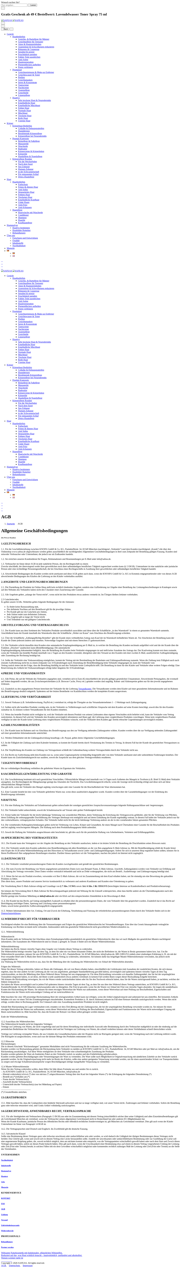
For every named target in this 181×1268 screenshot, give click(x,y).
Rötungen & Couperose (28, 49)
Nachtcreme (23, 87)
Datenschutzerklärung (11, 913)
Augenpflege (24, 90)
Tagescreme (23, 85)
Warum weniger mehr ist (12, 1258)
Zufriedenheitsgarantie (10, 1225)
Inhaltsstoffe (17, 243)
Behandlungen (18, 233)
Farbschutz (23, 184)
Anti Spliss (23, 189)
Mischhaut (22, 113)
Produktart (17, 70)
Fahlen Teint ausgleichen (29, 57)
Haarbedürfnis (18, 182)
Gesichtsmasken (25, 80)
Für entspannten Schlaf (28, 174)
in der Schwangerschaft (28, 172)
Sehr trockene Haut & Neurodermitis (34, 100)
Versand (4, 1220)
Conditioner (23, 215)
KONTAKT (5, 1198)
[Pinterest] (11, 1260)
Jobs (3, 1182)
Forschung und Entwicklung (25, 238)
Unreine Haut (24, 121)
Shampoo (22, 217)
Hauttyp (16, 98)
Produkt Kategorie (20, 138)
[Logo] (12, 20)
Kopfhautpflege (25, 222)
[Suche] (2, 260)
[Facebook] (2, 1260)
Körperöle (22, 154)
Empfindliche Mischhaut (29, 105)
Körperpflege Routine (22, 159)
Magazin (11, 248)
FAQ (3, 1204)
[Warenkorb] (2, 268)
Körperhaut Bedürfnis (22, 126)
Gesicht (10, 34)
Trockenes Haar (25, 197)
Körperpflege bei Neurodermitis (32, 136)
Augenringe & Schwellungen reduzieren (36, 47)
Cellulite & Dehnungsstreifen (31, 128)
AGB (3, 1209)
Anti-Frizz (22, 205)
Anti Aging (23, 59)
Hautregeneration (26, 62)
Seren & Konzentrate (27, 82)
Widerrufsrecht (7, 1231)
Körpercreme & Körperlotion (31, 151)
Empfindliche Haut (26, 103)
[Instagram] (4, 1260)
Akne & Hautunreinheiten (29, 44)
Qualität (16, 240)
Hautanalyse (12, 225)
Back (6, 29)
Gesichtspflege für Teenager (30, 42)
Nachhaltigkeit (18, 245)
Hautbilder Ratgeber (21, 230)
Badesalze (22, 149)
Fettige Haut (23, 108)
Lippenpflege (24, 95)
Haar (9, 179)
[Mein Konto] (2, 263)
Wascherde (23, 146)
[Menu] (3, 23)
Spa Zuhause (24, 166)
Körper (10, 123)
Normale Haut (24, 110)
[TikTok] (9, 1260)
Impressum (28, 1265)
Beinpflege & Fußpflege (29, 141)
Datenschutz (15, 1265)
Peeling (21, 77)
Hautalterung (24, 131)
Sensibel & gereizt (26, 52)
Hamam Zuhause (25, 169)
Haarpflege (17, 210)
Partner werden (7, 1247)
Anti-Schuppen (25, 207)
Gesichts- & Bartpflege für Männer (33, 39)
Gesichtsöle (23, 92)
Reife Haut (23, 118)
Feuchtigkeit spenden (27, 54)
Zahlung (4, 1214)
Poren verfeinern (25, 67)
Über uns (11, 235)
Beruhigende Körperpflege (30, 133)
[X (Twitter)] (7, 1260)
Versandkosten (84, 689)
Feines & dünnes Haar (28, 187)
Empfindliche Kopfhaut (28, 200)
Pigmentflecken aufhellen (29, 64)
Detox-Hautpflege (26, 177)
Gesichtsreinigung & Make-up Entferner (36, 72)
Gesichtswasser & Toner (29, 75)
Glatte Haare (23, 202)
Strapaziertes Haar (26, 192)
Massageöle (23, 143)
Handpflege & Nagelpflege (30, 156)
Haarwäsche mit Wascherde (30, 212)
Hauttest (4, 1176)
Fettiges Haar (24, 194)
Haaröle (21, 220)
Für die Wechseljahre (27, 161)
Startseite (11, 524)
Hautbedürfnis (18, 36)
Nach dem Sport (25, 164)
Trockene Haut (24, 115)
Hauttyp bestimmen (21, 228)
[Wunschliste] (2, 266)
